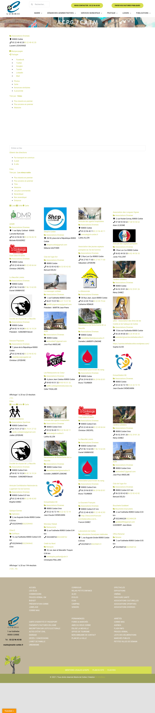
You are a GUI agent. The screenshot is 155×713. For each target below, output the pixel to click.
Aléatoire (17, 108)
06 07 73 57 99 (65, 301)
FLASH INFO (119, 628)
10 (16, 569)
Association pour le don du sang (91, 370)
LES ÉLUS (33, 591)
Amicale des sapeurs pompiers (125, 244)
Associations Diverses (20, 36)
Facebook (20, 60)
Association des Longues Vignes (126, 212)
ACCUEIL (32, 587)
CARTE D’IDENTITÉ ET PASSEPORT (43, 622)
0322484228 (131, 519)
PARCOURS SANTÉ (121, 597)
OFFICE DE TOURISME (81, 632)
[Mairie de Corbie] (13, 2)
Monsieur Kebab (50, 524)
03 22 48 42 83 (30, 499)
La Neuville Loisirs (16, 277)
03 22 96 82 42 (30, 354)
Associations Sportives (20, 422)
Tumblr (19, 69)
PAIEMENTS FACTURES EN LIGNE (42, 625)
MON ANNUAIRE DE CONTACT (84, 635)
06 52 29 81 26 (134, 289)
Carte (16, 84)
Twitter (19, 63)
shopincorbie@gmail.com (57, 245)
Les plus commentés (22, 191)
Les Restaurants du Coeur (54, 373)
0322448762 (62, 537)
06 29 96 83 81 (99, 379)
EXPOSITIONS (119, 591)
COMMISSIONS (35, 594)
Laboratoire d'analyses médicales (94, 534)
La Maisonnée (84, 291)
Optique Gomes (15, 511)
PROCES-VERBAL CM (37, 597)
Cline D (12, 530)
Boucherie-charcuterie (124, 509)
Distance (17, 200)
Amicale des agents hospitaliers (91, 221)
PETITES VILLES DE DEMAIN (125, 641)
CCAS (74, 601)
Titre (16, 184)
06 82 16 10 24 (30, 329)
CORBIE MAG (34, 610)
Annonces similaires (22, 88)
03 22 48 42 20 (30, 42)
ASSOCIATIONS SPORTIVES (125, 604)
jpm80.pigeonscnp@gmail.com (59, 304)
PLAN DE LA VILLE (79, 638)
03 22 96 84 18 (30, 237)
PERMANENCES (78, 618)
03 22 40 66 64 (30, 265)
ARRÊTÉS (118, 618)
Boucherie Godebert (121, 505)
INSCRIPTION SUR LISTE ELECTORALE (44, 628)
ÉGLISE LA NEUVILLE (80, 628)
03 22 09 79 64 (99, 301)
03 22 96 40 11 (99, 231)
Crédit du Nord (49, 543)
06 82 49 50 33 (134, 253)
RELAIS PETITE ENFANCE (82, 591)
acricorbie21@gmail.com (57, 341)
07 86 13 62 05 (30, 287)
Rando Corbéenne (16, 419)
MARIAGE (33, 635)
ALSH (74, 594)
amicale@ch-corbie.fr (89, 234)
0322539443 (27, 524)
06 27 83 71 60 (99, 260)
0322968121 (96, 544)
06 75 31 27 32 (30, 429)
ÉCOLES (75, 597)
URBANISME (34, 645)
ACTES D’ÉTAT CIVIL (37, 632)
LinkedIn (19, 73)
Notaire (118, 537)
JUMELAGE (33, 607)
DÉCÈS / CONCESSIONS (38, 638)
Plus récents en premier (23, 101)
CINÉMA (117, 594)
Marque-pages (17, 51)
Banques (49, 547)
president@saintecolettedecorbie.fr (129, 337)
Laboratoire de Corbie (87, 531)
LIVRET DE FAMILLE (37, 641)
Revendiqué (18, 194)
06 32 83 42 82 (65, 267)
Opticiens (15, 514)
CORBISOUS (76, 587)
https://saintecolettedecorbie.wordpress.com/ (131, 344)
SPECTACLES (119, 587)
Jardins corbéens (120, 279)
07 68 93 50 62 (134, 222)
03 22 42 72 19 (134, 385)
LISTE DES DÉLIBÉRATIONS (125, 635)
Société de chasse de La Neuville (22, 319)
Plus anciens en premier (23, 104)
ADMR (12, 224)
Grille (20, 206)
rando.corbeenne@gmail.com (24, 432)
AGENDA (117, 625)
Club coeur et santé (17, 255)
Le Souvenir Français (86, 503)
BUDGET (32, 601)
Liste (13, 206)
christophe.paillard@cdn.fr (57, 557)
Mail (18, 76)
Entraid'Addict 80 (119, 375)
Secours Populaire (16, 341)
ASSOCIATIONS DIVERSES (124, 607)
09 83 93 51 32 (65, 383)
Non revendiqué (20, 197)
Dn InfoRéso (100, 677)
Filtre (11, 169)
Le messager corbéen (52, 291)
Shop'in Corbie (49, 232)
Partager (14, 54)
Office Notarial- (119, 534)
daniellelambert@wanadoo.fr (92, 338)
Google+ (19, 66)
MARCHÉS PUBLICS (122, 638)
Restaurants (51, 527)
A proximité (18, 91)
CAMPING (76, 604)
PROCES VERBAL (121, 632)
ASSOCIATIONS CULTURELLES (126, 601)
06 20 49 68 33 (134, 334)
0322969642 (27, 543)
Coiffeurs (15, 534)
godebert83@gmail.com (125, 522)
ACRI (46, 331)
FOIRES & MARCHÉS (80, 622)
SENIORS (75, 607)
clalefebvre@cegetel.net (21, 357)
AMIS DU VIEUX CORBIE (81, 625)
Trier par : (15, 96)
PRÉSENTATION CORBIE (38, 604)
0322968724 (131, 547)
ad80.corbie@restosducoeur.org (59, 386)
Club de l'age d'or (51, 257)
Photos (17, 81)
